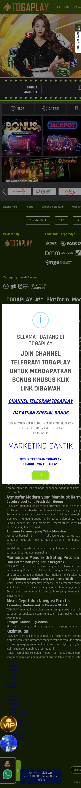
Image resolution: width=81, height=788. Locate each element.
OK (40, 475)
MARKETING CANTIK (40, 446)
